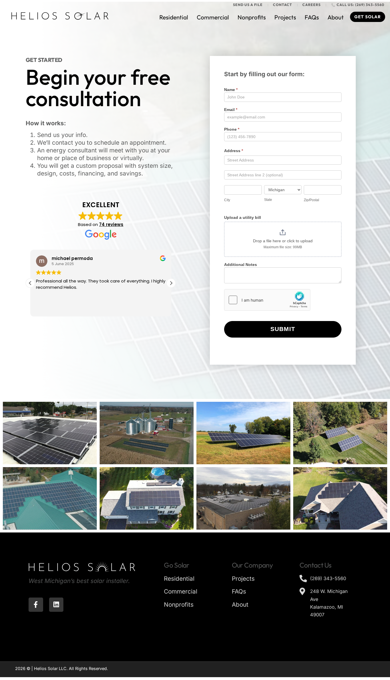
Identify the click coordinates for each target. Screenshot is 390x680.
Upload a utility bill (242, 217)
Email (230, 110)
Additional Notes (240, 265)
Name (231, 90)
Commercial (213, 17)
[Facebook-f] (36, 605)
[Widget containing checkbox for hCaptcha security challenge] (267, 300)
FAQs (312, 17)
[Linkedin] (56, 605)
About (335, 17)
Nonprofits (252, 17)
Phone (231, 129)
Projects (285, 17)
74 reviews (111, 224)
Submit (282, 329)
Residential (173, 17)
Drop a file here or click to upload (283, 241)
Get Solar (367, 16)
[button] (171, 283)
